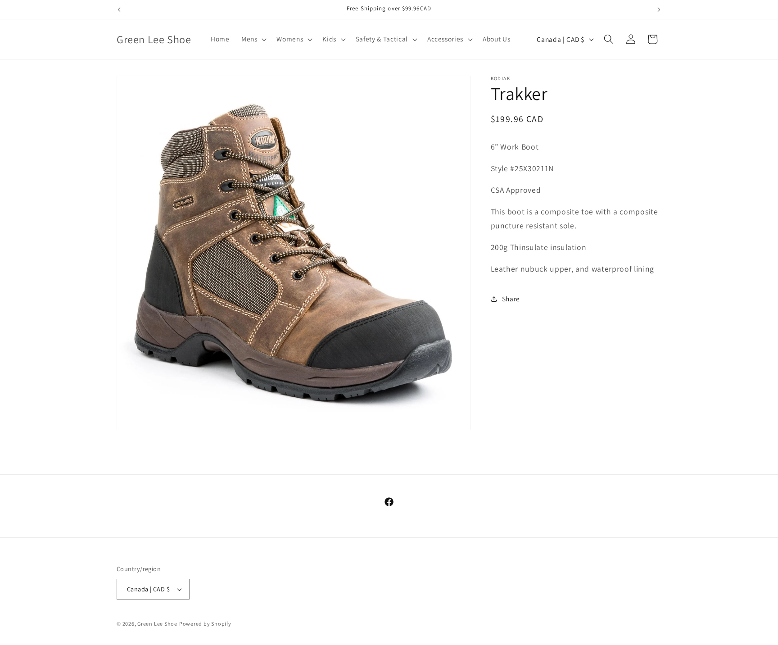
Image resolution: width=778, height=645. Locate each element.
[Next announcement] (659, 9)
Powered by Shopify (205, 623)
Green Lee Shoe (157, 623)
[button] (253, 39)
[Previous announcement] (119, 9)
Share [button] (511, 298)
